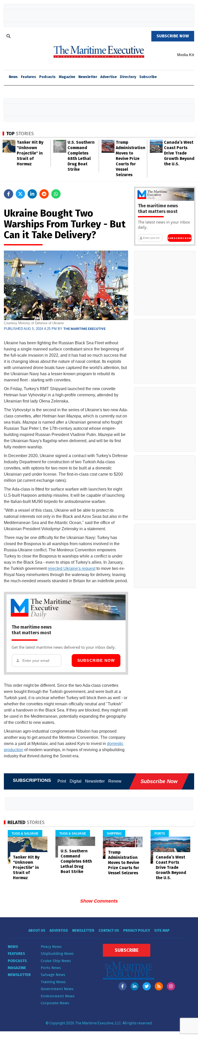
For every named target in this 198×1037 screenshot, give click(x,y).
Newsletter (87, 77)
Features (28, 77)
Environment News (58, 996)
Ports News (51, 967)
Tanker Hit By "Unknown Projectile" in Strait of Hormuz (30, 153)
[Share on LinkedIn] (32, 194)
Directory (128, 77)
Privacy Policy (136, 930)
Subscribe (148, 77)
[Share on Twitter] (20, 194)
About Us (36, 930)
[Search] (8, 36)
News (13, 946)
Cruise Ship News (56, 960)
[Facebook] (122, 986)
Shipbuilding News (57, 953)
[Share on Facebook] (8, 194)
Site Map (162, 930)
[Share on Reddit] (44, 194)
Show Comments (99, 901)
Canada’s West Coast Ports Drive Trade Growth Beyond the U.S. (179, 153)
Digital (75, 781)
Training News (53, 982)
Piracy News (51, 946)
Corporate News (55, 1003)
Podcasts (47, 77)
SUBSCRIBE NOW (172, 35)
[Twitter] (147, 986)
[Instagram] (171, 986)
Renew (114, 781)
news (13, 77)
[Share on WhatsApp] (56, 194)
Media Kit (185, 55)
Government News (57, 989)
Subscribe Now (96, 660)
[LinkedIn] (134, 986)
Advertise (108, 77)
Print (61, 781)
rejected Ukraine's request (71, 568)
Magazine (67, 77)
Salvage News (53, 974)
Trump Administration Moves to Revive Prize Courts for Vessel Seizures (130, 158)
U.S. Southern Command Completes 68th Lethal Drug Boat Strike (76, 861)
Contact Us (108, 930)
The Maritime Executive (84, 329)
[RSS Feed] (159, 986)
